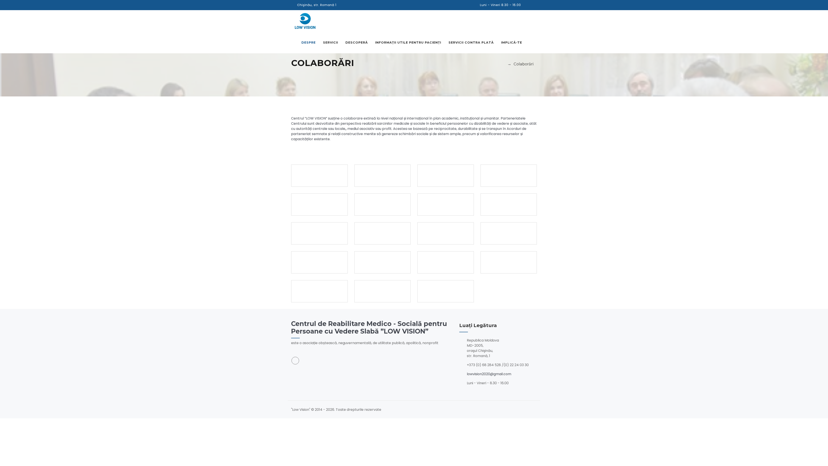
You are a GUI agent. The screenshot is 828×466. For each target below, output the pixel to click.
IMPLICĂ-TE (511, 42)
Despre (308, 42)
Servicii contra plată (471, 42)
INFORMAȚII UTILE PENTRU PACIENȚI (408, 42)
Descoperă (356, 42)
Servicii (330, 42)
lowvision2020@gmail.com (489, 374)
